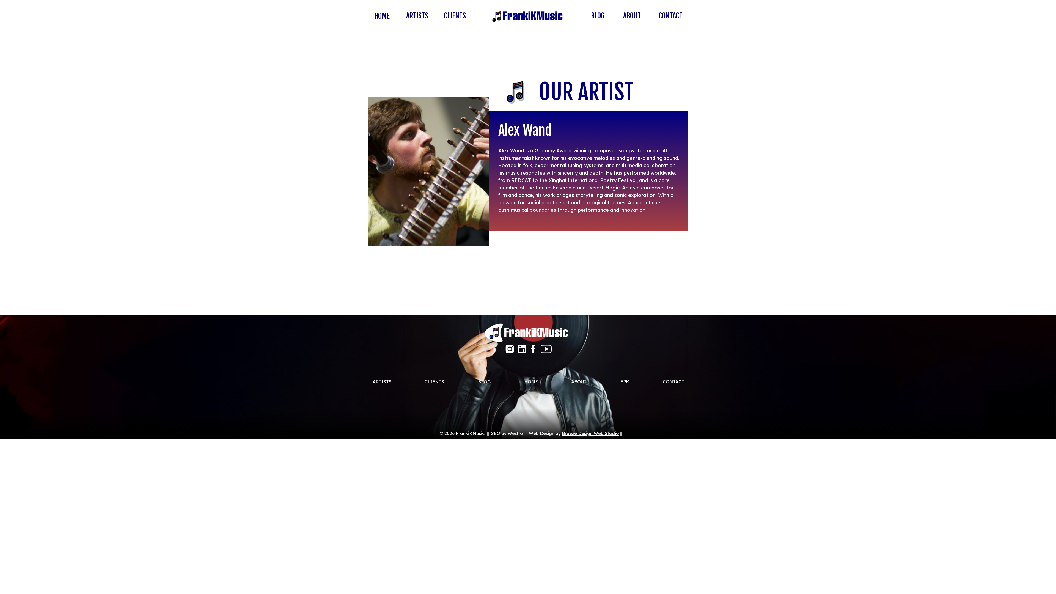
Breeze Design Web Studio (590, 433)
